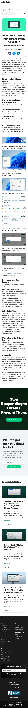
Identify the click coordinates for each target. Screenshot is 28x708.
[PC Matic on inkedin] (12, 688)
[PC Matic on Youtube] (18, 688)
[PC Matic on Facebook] (9, 688)
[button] (9, 53)
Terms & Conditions (9, 704)
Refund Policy (19, 704)
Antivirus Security (5, 629)
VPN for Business (5, 643)
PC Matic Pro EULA (7, 705)
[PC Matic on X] (15, 688)
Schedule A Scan (14, 273)
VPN (4, 631)
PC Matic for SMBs (5, 641)
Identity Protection (5, 635)
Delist (5, 633)
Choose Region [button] (14, 697)
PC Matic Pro (4, 639)
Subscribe (13, 466)
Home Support (18, 625)
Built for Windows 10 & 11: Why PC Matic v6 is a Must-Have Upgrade (13, 590)
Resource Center (5, 658)
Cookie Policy (19, 702)
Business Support (19, 627)
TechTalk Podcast (5, 656)
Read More (7, 520)
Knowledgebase (19, 629)
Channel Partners (19, 636)
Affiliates (17, 638)
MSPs (16, 634)
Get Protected (13, 420)
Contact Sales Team (6, 660)
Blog (2, 10)
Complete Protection (6, 626)
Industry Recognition (6, 652)
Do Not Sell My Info (18, 705)
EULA (5, 702)
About (2, 650)
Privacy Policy (11, 702)
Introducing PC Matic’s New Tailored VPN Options (13, 547)
